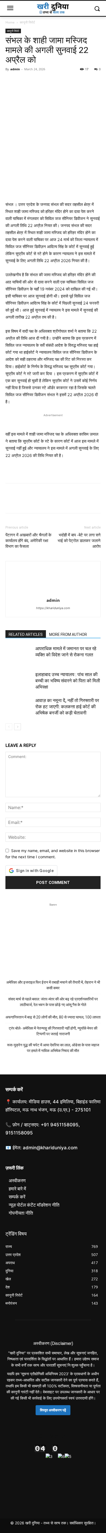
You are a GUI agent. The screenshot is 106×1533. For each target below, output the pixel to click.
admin (15, 69)
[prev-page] (8, 726)
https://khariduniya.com (53, 608)
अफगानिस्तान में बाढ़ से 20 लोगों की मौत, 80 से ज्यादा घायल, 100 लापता (53, 1017)
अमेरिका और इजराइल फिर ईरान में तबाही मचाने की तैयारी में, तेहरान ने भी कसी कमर (53, 985)
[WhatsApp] (48, 81)
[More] (61, 81)
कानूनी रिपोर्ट (27, 22)
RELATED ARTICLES (26, 634)
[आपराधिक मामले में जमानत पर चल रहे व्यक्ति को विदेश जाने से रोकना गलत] (19, 655)
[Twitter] (23, 81)
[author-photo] (53, 592)
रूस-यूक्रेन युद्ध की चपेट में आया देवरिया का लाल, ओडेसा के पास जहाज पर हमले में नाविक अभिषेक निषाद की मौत (53, 1048)
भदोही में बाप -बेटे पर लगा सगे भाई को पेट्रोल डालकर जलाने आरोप (79, 541)
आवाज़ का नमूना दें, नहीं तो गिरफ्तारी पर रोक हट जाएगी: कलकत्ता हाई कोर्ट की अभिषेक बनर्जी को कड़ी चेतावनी (67, 707)
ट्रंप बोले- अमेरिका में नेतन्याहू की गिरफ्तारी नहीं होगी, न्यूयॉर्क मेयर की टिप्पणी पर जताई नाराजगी (53, 1031)
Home (10, 22)
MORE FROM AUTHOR (68, 634)
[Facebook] (10, 81)
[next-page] (17, 726)
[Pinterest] (35, 81)
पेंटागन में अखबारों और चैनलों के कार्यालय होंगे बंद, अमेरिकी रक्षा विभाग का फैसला (28, 541)
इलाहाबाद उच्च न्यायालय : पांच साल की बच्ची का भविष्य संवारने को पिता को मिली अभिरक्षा (67, 681)
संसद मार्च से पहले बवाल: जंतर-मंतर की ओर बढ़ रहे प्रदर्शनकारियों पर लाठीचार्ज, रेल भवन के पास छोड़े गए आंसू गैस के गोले (53, 1002)
